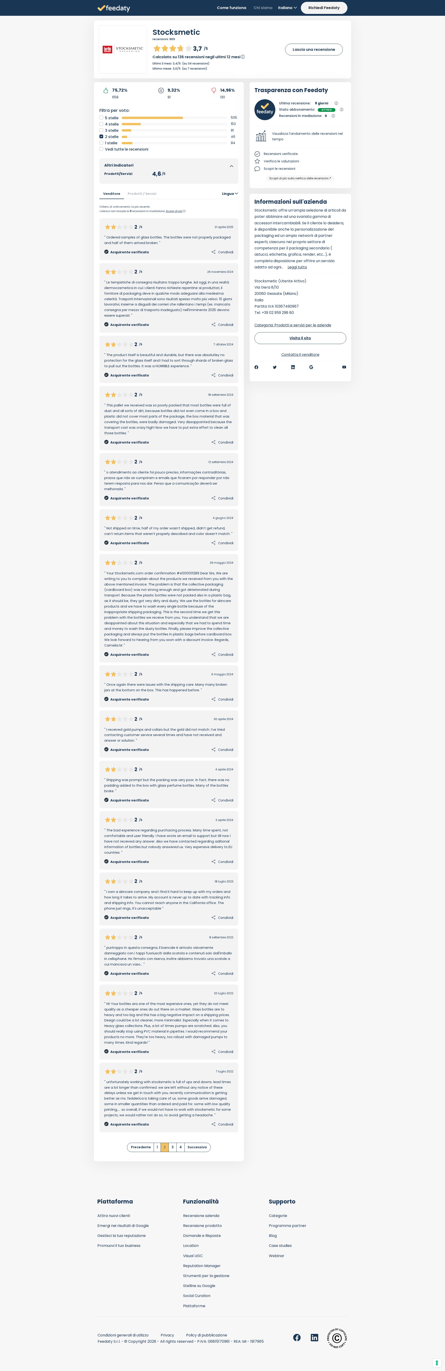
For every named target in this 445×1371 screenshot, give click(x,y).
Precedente (141, 1147)
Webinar (276, 1255)
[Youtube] (344, 367)
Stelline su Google (199, 1285)
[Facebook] (256, 367)
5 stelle (111, 118)
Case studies (280, 1245)
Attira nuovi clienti (113, 1215)
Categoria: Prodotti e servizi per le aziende (292, 325)
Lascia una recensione (314, 49)
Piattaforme (194, 1306)
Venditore (111, 193)
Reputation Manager (202, 1265)
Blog (273, 1235)
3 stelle (111, 130)
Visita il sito (300, 338)
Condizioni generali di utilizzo (123, 1335)
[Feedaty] (114, 9)
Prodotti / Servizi (142, 193)
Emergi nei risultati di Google (123, 1225)
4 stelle (112, 124)
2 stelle (111, 136)
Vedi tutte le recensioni (126, 149)
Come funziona (231, 7)
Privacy (167, 1335)
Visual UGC (193, 1255)
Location (191, 1245)
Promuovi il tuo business (118, 1245)
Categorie (278, 1215)
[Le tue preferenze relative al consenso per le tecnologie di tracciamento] (436, 1362)
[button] (300, 137)
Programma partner (287, 1225)
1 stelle (111, 143)
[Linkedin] (293, 367)
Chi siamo (263, 7)
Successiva (197, 1147)
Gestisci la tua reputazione (121, 1235)
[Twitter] (275, 367)
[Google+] (311, 367)
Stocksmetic (176, 32)
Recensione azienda (201, 1215)
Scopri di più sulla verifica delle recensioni (298, 178)
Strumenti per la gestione (206, 1275)
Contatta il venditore (300, 354)
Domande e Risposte (202, 1235)
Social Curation (196, 1295)
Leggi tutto (297, 267)
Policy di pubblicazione (206, 1335)
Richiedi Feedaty (324, 7)
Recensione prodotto (202, 1225)
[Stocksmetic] (123, 50)
